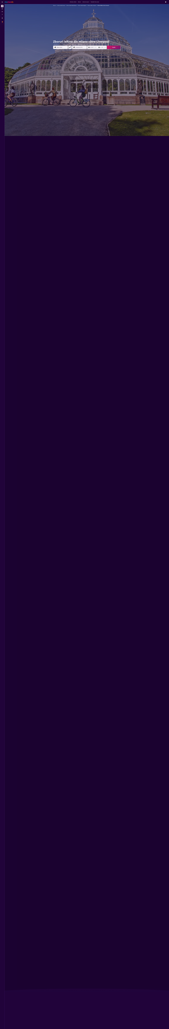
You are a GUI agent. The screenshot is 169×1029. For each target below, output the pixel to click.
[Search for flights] (2, 6)
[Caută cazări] (2, 9)
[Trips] (2, 18)
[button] (2, 2)
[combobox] (56, 44)
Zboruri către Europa (61, 5)
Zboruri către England (82, 5)
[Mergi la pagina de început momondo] (9, 2)
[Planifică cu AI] (2, 14)
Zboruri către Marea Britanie (71, 5)
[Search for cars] (2, 11)
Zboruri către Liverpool (92, 5)
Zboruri (54, 5)
